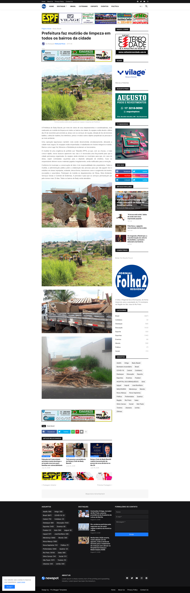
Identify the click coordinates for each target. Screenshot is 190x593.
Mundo (131, 343)
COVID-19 (120, 370)
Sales (136, 400)
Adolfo (119, 363)
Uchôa (137, 408)
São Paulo (140, 404)
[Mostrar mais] (86, 432)
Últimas (119, 411)
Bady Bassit (57, 29)
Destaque (61, 6)
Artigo (126, 363)
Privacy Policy (59, 1)
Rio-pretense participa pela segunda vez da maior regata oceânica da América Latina (100, 527)
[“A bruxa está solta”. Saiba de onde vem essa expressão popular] (120, 217)
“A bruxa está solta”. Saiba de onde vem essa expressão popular (137, 216)
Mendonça (133, 389)
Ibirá (143, 381)
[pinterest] (146, 578)
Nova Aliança (121, 393)
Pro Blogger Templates (58, 590)
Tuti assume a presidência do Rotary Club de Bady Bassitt (76, 461)
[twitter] (141, 1)
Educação (131, 328)
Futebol (137, 378)
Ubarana (128, 408)
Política (115, 6)
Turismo (119, 408)
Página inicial (46, 29)
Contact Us (69, 1)
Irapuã (126, 385)
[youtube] (144, 1)
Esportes (131, 335)
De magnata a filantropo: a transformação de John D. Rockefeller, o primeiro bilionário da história (137, 239)
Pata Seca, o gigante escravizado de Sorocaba (137, 227)
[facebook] (137, 1)
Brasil (73, 6)
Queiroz (140, 396)
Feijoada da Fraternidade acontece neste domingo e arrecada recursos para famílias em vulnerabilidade (52, 462)
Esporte (94, 6)
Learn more (21, 582)
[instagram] (147, 1)
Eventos (104, 6)
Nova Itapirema (134, 393)
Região (119, 400)
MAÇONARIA (121, 389)
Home (43, 1)
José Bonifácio (137, 385)
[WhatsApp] (73, 432)
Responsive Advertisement (95, 494)
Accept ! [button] (10, 587)
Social (131, 351)
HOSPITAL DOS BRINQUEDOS (127, 381)
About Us (50, 1)
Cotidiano (83, 6)
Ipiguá (119, 385)
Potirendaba (129, 396)
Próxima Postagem (104, 485)
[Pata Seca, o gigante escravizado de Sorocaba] (120, 228)
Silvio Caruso (121, 404)
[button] (141, 6)
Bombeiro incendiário (124, 367)
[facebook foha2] (127, 578)
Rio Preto (128, 400)
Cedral (129, 370)
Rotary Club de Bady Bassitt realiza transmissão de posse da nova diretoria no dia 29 (100, 462)
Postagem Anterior (49, 485)
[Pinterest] (77, 432)
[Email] (81, 432)
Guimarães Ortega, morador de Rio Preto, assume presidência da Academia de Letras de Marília (101, 514)
